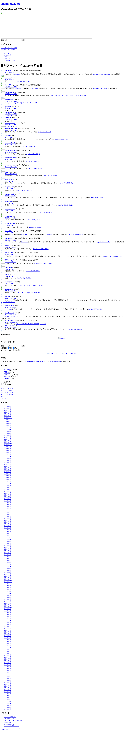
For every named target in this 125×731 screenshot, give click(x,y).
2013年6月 (7, 638)
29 (12, 394)
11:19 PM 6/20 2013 (11, 314)
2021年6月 (7, 452)
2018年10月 (8, 514)
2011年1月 (7, 694)
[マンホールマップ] (53, 353)
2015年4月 (7, 595)
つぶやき (7, 376)
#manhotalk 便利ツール (11, 726)
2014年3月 (7, 620)
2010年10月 (8, 699)
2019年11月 (8, 489)
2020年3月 (7, 481)
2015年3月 (7, 597)
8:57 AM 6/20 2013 (11, 124)
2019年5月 (7, 501)
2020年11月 (8, 466)
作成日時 (17, 350)
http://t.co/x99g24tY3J (33, 220)
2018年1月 (7, 531)
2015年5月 (7, 593)
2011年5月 (7, 686)
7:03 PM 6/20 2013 (10, 254)
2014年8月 (7, 611)
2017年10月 (8, 537)
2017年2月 (7, 553)
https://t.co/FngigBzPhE (23, 81)
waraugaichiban (10, 209)
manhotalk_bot (10, 92)
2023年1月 (7, 416)
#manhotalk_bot (11, 3)
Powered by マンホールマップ (10, 729)
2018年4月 (7, 526)
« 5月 (2, 398)
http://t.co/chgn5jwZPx (45, 212)
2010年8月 (7, 703)
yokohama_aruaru (11, 128)
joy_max (7, 296)
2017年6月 (7, 545)
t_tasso (7, 274)
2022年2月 (7, 437)
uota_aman (8, 267)
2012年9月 (7, 655)
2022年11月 (8, 420)
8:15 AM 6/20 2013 (11, 114)
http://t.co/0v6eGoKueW (8, 302)
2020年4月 (7, 479)
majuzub (8, 78)
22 (12, 392)
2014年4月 (7, 618)
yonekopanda (9, 99)
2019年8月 (7, 495)
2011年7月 (7, 682)
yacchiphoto (9, 282)
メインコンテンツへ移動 (9, 48)
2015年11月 (8, 582)
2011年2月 (7, 692)
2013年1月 (7, 647)
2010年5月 (7, 709)
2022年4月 (7, 433)
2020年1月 (7, 485)
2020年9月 (7, 470)
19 (7, 392)
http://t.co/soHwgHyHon (62, 139)
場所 (10, 348)
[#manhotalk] (62, 338)
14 (11, 390)
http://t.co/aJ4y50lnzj (40, 263)
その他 (6, 378)
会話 (5, 57)
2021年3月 (7, 458)
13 (9, 390)
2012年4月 (7, 665)
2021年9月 (7, 447)
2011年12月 (8, 672)
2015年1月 (7, 601)
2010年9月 (7, 701)
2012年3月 (7, 667)
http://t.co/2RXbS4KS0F (34, 168)
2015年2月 (7, 599)
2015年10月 (8, 584)
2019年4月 (7, 503)
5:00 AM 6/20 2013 (11, 94)
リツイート (8, 58)
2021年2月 (7, 460)
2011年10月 (8, 676)
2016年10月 (8, 560)
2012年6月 (7, 661)
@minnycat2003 (10, 316)
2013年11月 (8, 628)
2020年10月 (8, 468)
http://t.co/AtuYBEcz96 (33, 292)
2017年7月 (7, 543)
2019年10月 (8, 491)
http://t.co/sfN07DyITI (29, 146)
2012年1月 (7, 670)
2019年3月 (7, 504)
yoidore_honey (9, 305)
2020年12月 (8, 464)
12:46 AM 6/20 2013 (11, 79)
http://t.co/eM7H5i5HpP (33, 154)
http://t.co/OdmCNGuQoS (65, 205)
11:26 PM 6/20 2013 (11, 322)
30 (1, 396)
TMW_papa (9, 252)
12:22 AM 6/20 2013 (11, 72)
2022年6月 (7, 429)
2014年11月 (8, 605)
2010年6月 (7, 707)
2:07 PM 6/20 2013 (10, 181)
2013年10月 (8, 630)
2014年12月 (8, 603)
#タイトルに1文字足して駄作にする (27, 324)
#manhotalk (7, 55)
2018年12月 (8, 510)
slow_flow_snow (10, 325)
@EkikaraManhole (55, 361)
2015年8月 (7, 587)
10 (3, 390)
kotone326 (8, 70)
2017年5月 (7, 547)
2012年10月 (8, 653)
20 (9, 392)
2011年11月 (8, 674)
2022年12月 (8, 418)
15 (12, 390)
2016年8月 (7, 564)
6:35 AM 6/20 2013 (11, 101)
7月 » (6, 398)
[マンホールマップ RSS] (70, 353)
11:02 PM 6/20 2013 (11, 307)
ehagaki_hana (9, 187)
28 (11, 394)
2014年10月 (8, 607)
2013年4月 (7, 641)
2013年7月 (7, 636)
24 (3, 394)
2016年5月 (7, 570)
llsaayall (7, 135)
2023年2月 (7, 414)
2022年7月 (7, 427)
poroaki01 (8, 107)
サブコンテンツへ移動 (8, 50)
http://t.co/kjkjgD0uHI (103, 74)
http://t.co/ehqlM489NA (98, 197)
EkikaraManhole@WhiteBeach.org (35, 361)
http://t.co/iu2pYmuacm (100, 88)
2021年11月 (8, 443)
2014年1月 (7, 624)
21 (11, 392)
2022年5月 (7, 431)
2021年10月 (8, 445)
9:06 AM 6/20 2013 (11, 130)
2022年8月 (7, 425)
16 (1, 392)
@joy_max (8, 309)
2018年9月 (7, 516)
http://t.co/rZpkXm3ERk (24, 278)
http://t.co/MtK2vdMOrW (35, 285)
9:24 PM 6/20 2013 (10, 276)
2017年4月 (7, 549)
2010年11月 (8, 697)
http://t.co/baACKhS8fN (36, 227)
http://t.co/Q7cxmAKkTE (24, 190)
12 (7, 390)
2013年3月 (7, 643)
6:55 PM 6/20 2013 (10, 225)
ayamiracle (8, 201)
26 (7, 394)
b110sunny (8, 216)
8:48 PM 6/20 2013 (10, 269)
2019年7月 (7, 497)
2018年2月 (7, 530)
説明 (15, 348)
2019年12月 (8, 487)
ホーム (6, 53)
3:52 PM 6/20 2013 (10, 210)
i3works (7, 172)
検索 (2, 40)
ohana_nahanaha (10, 143)
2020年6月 (7, 475)
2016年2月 (7, 576)
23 (1, 394)
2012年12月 (8, 649)
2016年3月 (7, 574)
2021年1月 (7, 462)
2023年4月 (7, 410)
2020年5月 (7, 477)
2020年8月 (7, 472)
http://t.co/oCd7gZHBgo (75, 329)
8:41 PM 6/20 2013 (10, 262)
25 (5, 394)
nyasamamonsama (11, 150)
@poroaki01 (8, 115)
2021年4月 (7, 456)
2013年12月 (8, 626)
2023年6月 (7, 406)
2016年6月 (7, 568)
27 (9, 394)
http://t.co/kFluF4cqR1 (57, 95)
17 (3, 392)
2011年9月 (7, 678)
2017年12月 (8, 533)
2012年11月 (8, 651)
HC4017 (7, 245)
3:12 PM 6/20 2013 (10, 196)
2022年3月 (7, 435)
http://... (95, 74)
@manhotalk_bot (9, 724)
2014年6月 (7, 614)
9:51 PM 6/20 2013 (10, 283)
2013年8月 (7, 634)
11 (5, 390)
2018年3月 (7, 528)
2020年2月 (7, 483)
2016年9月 (7, 562)
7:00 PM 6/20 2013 (10, 247)
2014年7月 (7, 612)
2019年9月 (7, 493)
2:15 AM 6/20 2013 (11, 87)
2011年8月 (7, 680)
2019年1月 (7, 508)
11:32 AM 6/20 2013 (11, 145)
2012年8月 (7, 657)
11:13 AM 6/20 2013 (11, 137)
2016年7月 (7, 566)
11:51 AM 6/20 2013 (11, 159)
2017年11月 (8, 535)
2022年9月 (7, 423)
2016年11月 (8, 558)
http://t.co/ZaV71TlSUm (33, 271)
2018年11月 (8, 512)
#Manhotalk (7, 722)
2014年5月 (7, 616)
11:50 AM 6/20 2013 (11, 152)
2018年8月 (7, 518)
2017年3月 (7, 551)
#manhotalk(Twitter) (10, 717)
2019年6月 (7, 499)
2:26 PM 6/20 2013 (10, 188)
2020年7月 (7, 474)
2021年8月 (7, 448)
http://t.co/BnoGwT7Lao (31, 103)
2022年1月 (7, 439)
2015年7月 (7, 589)
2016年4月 (7, 572)
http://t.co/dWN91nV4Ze (95, 309)
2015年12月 (8, 580)
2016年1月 (7, 578)
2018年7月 (7, 520)
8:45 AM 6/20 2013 (11, 119)
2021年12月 (8, 441)
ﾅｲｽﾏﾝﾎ (10, 350)
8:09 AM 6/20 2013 (11, 108)
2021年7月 (7, 450)
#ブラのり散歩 (19, 103)
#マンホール (24, 285)
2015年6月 (7, 591)
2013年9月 (7, 632)
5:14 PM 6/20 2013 (10, 218)
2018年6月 (7, 522)
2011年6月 (7, 684)
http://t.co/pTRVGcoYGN (40, 249)
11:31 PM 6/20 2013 (11, 327)
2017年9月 (7, 539)
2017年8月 (7, 541)
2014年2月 (7, 622)
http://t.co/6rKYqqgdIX (32, 161)
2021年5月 (7, 454)
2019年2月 (7, 506)
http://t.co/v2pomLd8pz (103, 242)
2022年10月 (8, 421)
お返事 (6, 373)
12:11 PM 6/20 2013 (11, 174)
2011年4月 (7, 688)
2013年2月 (7, 645)
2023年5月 (7, 408)
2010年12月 (8, 695)
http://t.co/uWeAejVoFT (117, 256)
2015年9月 (7, 585)
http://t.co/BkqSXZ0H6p (66, 183)
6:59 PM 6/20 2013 (10, 232)
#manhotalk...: (18, 88)
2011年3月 (7, 690)
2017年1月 (7, 555)
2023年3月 (7, 412)
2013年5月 (7, 639)
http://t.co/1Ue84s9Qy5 (50, 175)
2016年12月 (8, 557)
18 (5, 392)
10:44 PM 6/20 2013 (11, 298)
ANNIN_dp (8, 179)
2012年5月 (7, 663)
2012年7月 (7, 659)
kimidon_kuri (9, 194)
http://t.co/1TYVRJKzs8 (76, 234)
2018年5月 (7, 524)
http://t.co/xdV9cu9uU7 (44, 132)
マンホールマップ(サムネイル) (14, 720)
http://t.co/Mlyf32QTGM (72, 95)
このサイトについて (11, 60)
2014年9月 (7, 609)
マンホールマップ (10, 718)
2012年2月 (7, 668)
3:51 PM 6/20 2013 (10, 203)
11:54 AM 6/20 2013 (11, 167)
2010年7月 (7, 705)
